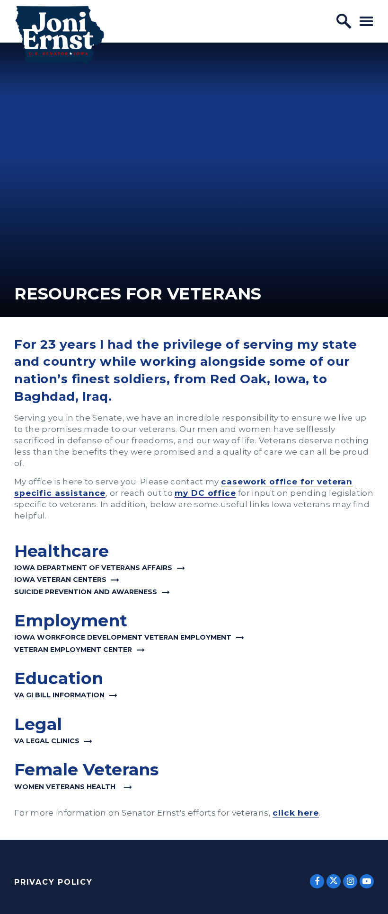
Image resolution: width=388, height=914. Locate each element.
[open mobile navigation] (366, 21)
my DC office (205, 493)
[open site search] (344, 21)
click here (296, 812)
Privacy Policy (53, 882)
